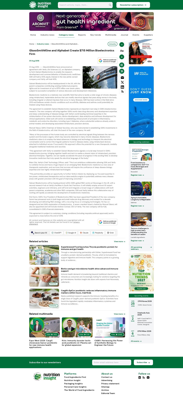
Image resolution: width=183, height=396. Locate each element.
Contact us (106, 377)
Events (136, 35)
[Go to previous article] (122, 64)
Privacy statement (110, 383)
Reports (82, 35)
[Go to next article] (122, 71)
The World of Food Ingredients (79, 390)
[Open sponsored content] (91, 30)
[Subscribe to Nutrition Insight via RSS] (122, 92)
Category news (66, 35)
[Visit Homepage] (40, 9)
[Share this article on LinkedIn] (122, 87)
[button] (56, 233)
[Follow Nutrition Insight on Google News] (148, 378)
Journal (124, 35)
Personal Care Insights (75, 387)
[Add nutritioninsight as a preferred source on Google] (107, 60)
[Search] (110, 5)
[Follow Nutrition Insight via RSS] (144, 378)
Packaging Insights (73, 383)
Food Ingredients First (75, 377)
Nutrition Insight (72, 380)
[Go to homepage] (46, 380)
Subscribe (142, 362)
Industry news (47, 35)
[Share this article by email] (122, 78)
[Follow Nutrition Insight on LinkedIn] (139, 378)
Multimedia (110, 35)
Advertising (106, 380)
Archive (105, 390)
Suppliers (148, 35)
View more (118, 241)
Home (33, 35)
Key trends (95, 35)
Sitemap (105, 387)
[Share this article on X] (122, 82)
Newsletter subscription (131, 5)
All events (135, 341)
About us (107, 374)
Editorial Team (108, 393)
